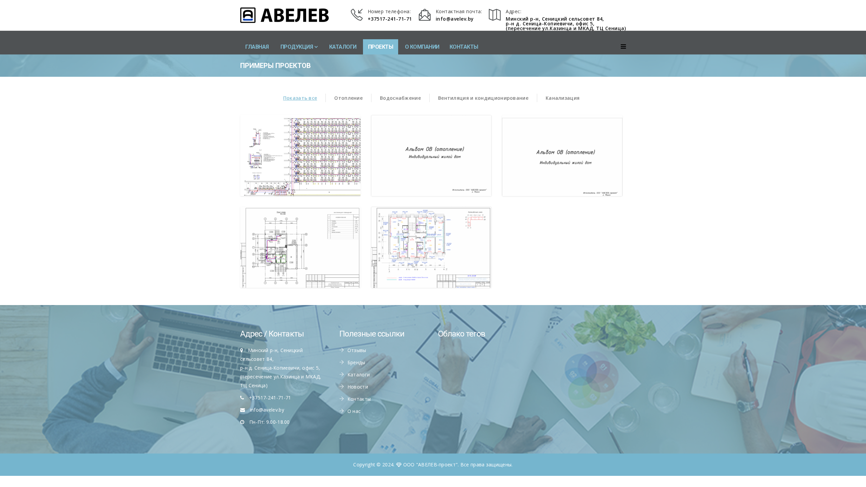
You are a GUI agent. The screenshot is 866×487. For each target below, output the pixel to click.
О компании (422, 47)
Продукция (296, 47)
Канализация (562, 98)
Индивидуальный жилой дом (562, 163)
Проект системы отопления (431, 254)
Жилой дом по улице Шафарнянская (300, 163)
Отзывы (356, 350)
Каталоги (343, 47)
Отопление (348, 98)
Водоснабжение (400, 98)
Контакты (464, 47)
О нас (354, 411)
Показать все (300, 98)
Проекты (380, 47)
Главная (257, 47)
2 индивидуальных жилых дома (431, 163)
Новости (357, 387)
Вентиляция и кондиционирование (483, 98)
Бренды (356, 362)
